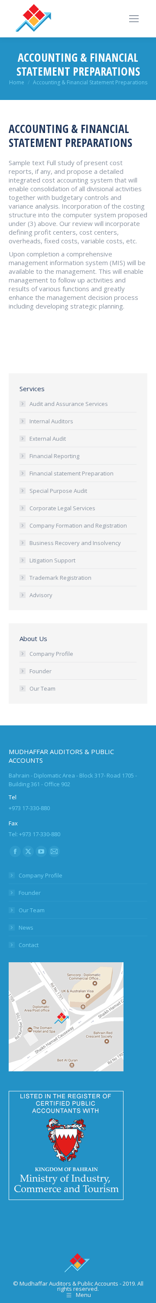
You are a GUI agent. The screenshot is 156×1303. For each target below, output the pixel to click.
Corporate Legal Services (62, 508)
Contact (29, 945)
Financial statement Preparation (71, 473)
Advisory (40, 595)
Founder (40, 671)
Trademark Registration (60, 578)
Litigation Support (52, 560)
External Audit (47, 438)
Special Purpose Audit (58, 491)
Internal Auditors (51, 421)
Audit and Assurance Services (68, 404)
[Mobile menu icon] (134, 18)
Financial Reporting (54, 456)
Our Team (42, 688)
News (26, 927)
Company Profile (51, 654)
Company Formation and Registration (78, 525)
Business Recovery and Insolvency (75, 543)
